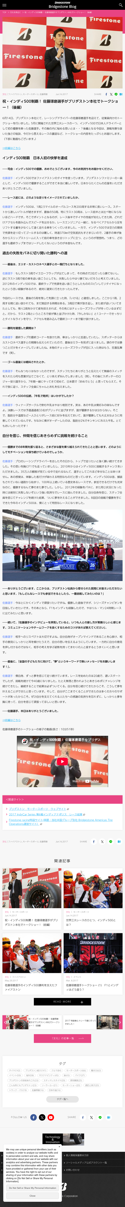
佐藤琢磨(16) (38, 1090)
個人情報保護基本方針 (77, 1155)
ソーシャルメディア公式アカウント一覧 (86, 1163)
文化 (4, 94)
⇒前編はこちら (11, 148)
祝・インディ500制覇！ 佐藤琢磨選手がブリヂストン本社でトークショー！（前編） (31, 922)
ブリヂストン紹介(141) (35, 1070)
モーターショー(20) (71, 1085)
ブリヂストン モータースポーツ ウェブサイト (37, 809)
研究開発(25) (76, 1080)
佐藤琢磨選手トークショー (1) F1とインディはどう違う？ (92, 987)
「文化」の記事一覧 (62, 1038)
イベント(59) (15, 1075)
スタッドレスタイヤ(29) (54, 1080)
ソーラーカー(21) (49, 1085)
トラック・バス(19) (18, 1090)
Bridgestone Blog (62, 6)
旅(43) (67, 1075)
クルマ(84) (56, 1070)
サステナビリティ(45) (49, 1075)
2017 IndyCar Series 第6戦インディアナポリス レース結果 (45, 814)
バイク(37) (80, 1075)
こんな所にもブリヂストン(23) (22, 1085)
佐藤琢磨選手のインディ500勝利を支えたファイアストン (31, 987)
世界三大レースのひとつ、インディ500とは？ (91, 922)
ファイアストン (15, 94)
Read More (62, 1002)
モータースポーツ (31, 94)
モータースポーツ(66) (76, 1070)
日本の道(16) (55, 1090)
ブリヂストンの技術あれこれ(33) (23, 1080)
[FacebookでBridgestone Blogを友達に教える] (106, 94)
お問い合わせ (73, 1170)
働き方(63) (96, 1070)
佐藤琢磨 (44, 94)
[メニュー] (4, 5)
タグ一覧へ (62, 1099)
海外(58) (30, 1075)
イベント (77, 977)
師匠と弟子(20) (92, 1085)
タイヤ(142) (14, 1070)
